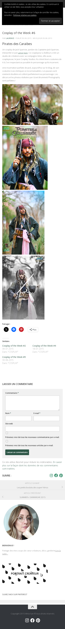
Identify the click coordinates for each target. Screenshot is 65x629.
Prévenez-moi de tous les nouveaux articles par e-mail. (29, 445)
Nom (8, 413)
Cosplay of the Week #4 (44, 345)
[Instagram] (51, 475)
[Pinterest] (61, 475)
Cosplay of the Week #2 (14, 345)
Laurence (10, 38)
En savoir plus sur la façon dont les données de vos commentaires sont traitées (32, 465)
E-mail (37, 413)
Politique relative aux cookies (24, 15)
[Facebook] (56, 475)
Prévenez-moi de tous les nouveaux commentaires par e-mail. (32, 437)
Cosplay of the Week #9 (14, 357)
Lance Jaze (23, 52)
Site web (9, 423)
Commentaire (12, 393)
